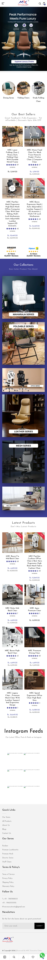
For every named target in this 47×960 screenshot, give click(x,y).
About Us (6, 825)
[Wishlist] (33, 957)
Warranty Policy (8, 886)
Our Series (6, 817)
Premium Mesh (7, 854)
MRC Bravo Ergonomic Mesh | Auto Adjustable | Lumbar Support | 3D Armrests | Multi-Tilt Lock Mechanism (34, 209)
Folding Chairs (23, 98)
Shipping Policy (7, 882)
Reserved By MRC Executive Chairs (29, 951)
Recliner (5, 846)
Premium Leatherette (10, 850)
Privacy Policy (7, 878)
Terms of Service (8, 874)
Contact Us (6, 833)
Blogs (4, 829)
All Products (6, 821)
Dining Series (8, 98)
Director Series (7, 858)
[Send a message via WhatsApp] (42, 955)
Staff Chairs (6, 862)
